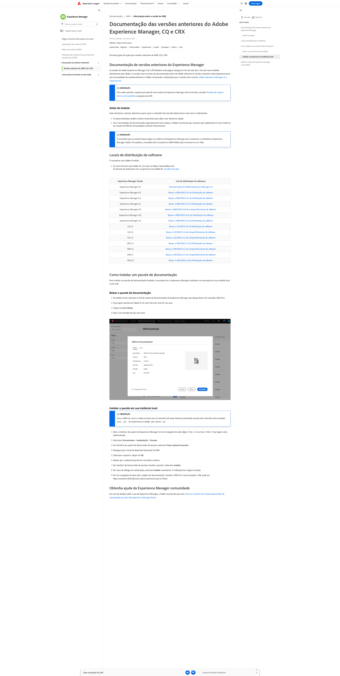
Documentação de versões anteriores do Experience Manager (255, 28)
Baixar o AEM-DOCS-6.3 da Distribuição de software (191, 192)
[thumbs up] (187, 672)
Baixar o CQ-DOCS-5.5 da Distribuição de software (190, 226)
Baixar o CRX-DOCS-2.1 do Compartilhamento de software (191, 254)
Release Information (124, 43)
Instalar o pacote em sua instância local (258, 56)
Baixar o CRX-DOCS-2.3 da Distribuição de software (191, 243)
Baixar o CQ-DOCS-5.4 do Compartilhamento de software (190, 232)
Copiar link (258, 17)
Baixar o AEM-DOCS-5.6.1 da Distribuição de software (190, 215)
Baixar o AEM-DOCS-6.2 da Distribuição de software (191, 198)
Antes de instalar (249, 35)
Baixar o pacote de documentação (255, 51)
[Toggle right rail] (241, 10)
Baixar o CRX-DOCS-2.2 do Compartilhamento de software (191, 249)
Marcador (247, 17)
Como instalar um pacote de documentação (257, 46)
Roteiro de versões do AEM (72, 49)
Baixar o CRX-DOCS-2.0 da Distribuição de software (191, 260)
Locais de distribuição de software (253, 41)
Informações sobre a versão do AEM (149, 16)
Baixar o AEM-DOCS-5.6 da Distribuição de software (191, 220)
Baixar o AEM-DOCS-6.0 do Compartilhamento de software (190, 209)
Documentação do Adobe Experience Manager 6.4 (190, 186)
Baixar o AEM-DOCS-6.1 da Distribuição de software (191, 203)
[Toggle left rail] (99, 10)
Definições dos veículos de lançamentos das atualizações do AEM (78, 56)
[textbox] (79, 24)
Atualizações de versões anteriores (75, 63)
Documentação (116, 16)
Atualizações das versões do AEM (74, 44)
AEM (128, 16)
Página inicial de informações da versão (78, 39)
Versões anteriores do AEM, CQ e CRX (78, 68)
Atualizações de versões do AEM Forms (76, 75)
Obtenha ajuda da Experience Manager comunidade (255, 63)
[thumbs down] (193, 672)
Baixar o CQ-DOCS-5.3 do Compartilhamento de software (191, 237)
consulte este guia (171, 169)
